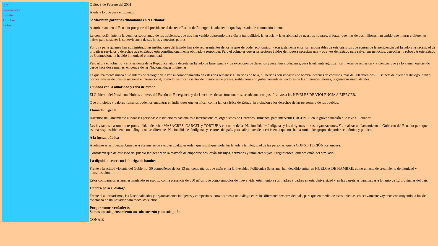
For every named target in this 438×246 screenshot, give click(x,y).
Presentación (12, 10)
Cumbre (9, 20)
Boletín (8, 15)
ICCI (6, 5)
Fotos (7, 25)
